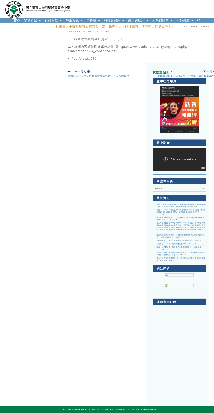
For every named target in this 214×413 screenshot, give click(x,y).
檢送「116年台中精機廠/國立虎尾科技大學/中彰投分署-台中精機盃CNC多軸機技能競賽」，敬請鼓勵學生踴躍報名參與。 (181, 211)
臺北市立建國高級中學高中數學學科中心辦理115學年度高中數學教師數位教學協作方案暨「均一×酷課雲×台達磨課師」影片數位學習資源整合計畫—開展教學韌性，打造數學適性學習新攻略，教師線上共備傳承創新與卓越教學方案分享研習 (181, 226)
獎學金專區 (75, 31)
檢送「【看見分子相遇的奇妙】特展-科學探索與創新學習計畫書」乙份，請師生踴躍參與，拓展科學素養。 (181, 205)
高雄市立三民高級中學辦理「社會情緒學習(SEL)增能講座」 (180, 247)
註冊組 (107, 31)
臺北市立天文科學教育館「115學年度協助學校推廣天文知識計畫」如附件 (181, 259)
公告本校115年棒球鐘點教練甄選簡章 (171, 244)
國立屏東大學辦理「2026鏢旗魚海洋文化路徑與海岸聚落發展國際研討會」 (180, 218)
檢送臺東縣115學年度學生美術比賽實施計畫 (174, 240)
